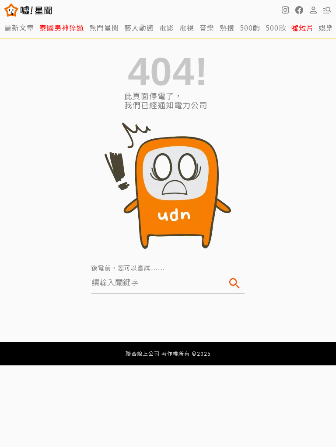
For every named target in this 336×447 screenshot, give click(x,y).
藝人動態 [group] (139, 27)
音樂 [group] (207, 27)
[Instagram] (285, 10)
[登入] (313, 10)
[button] (299, 10)
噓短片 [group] (302, 27)
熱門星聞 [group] (104, 27)
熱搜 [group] (227, 27)
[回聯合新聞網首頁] (11, 10)
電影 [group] (166, 27)
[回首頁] (36, 10)
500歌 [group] (276, 27)
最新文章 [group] (19, 27)
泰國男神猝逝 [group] (61, 27)
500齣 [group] (250, 27)
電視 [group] (186, 27)
